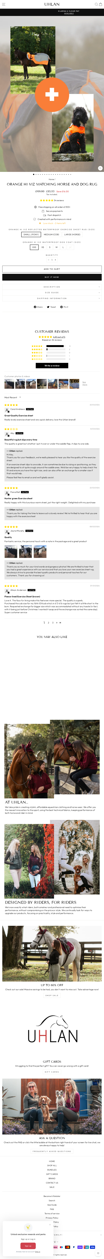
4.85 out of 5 (59, 337)
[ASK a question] (52, 1106)
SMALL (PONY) (31, 234)
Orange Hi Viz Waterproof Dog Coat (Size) (52, 242)
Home (51, 179)
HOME (52, 1161)
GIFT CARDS (52, 1072)
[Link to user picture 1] (10, 551)
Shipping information (52, 298)
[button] (47, 200)
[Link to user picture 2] (25, 551)
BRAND (52, 1178)
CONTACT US (52, 1183)
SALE (52, 1187)
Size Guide (52, 1205)
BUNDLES (52, 1170)
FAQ (52, 1209)
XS (42, 247)
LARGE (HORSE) (72, 234)
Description (52, 287)
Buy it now (52, 277)
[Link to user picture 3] (40, 551)
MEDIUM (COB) (51, 234)
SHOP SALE (52, 995)
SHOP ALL (52, 1165)
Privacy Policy (52, 1218)
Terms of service (52, 1213)
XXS (34, 247)
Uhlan (52, 4)
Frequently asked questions (52, 1151)
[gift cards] (52, 1030)
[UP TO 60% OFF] (52, 954)
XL (70, 247)
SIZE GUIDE (52, 292)
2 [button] (48, 622)
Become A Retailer (52, 1196)
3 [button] (52, 622)
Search (52, 1200)
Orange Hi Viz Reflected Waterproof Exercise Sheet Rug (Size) (52, 229)
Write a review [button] (52, 365)
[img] (11, 405)
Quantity (52, 255)
